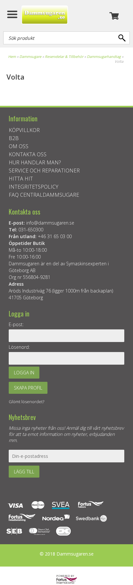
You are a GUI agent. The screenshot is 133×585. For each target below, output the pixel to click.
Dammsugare (30, 56)
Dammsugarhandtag (104, 56)
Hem (12, 56)
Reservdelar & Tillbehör (64, 56)
